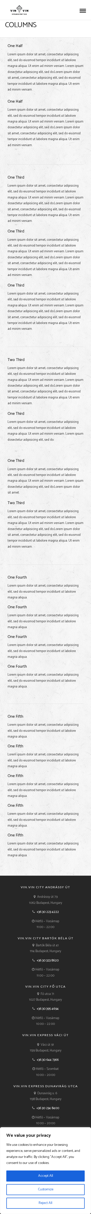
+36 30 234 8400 (47, 1108)
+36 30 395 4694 (48, 1008)
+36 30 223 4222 (48, 912)
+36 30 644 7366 (48, 1060)
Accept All (45, 1176)
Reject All (45, 1203)
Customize (45, 1189)
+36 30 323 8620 (48, 960)
